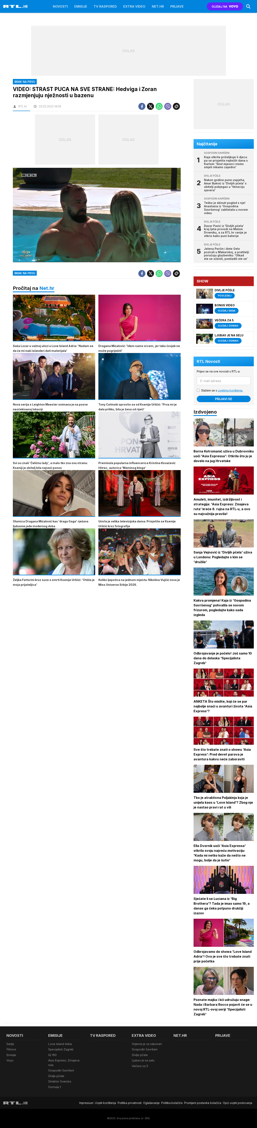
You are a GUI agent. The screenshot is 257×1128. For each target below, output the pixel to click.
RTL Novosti (208, 361)
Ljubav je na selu (143, 1060)
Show (202, 281)
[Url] (176, 106)
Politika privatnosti (130, 1103)
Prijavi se (223, 399)
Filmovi (11, 1049)
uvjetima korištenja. (230, 390)
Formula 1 (54, 1087)
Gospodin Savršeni (61, 1070)
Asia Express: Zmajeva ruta (64, 1062)
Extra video (134, 6)
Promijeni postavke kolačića (202, 1103)
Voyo (9, 1060)
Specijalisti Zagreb (60, 1049)
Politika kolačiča (172, 1103)
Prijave (177, 6)
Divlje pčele (56, 1076)
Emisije (80, 6)
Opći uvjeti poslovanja (237, 1103)
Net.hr (46, 288)
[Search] (248, 6)
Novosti (60, 6)
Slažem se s (222, 390)
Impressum (86, 1103)
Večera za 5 (140, 1066)
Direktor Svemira (59, 1081)
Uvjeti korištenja (105, 1103)
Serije (10, 1044)
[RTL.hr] (15, 6)
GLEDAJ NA (219, 6)
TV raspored (105, 6)
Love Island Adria (60, 1044)
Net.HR (158, 6)
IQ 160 (52, 1055)
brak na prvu (24, 273)
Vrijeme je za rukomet (147, 1044)
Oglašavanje (151, 1103)
